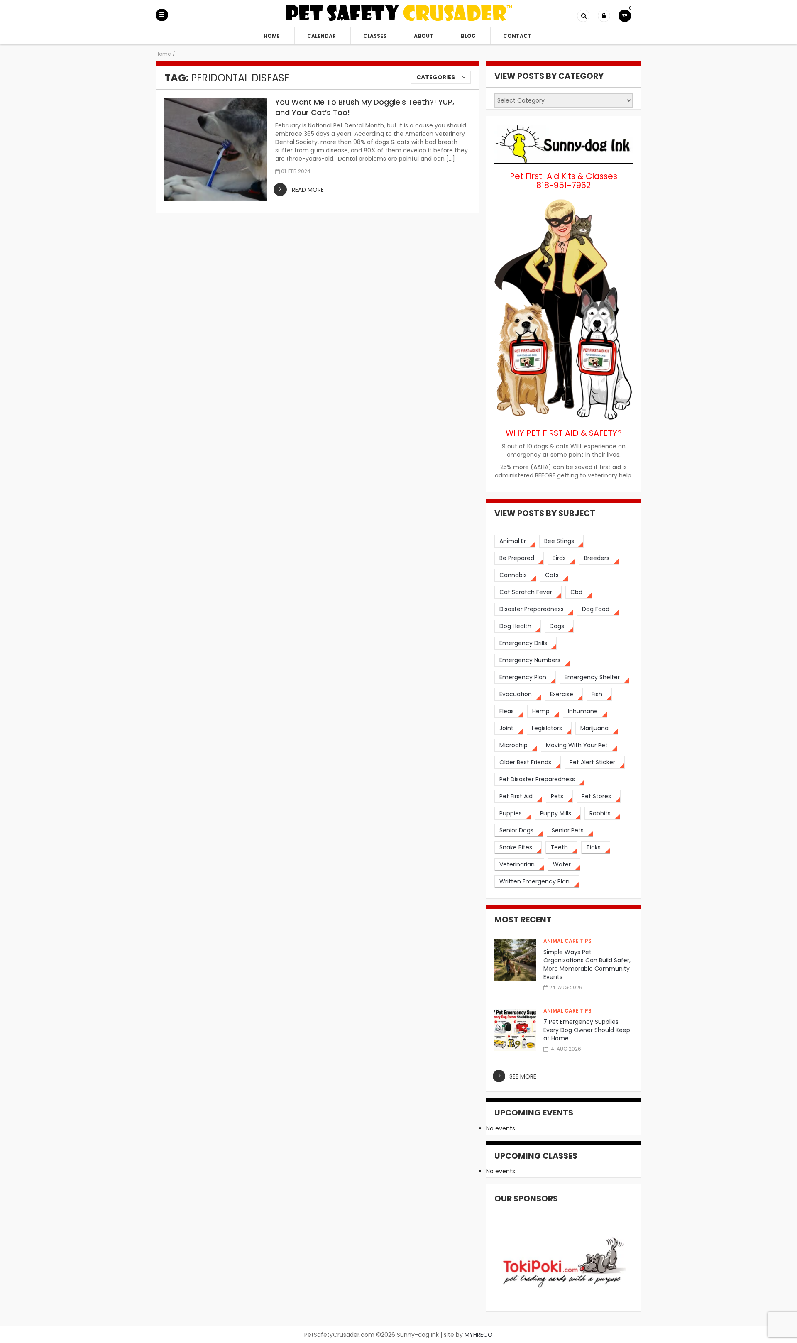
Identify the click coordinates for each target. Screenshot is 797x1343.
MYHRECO (479, 1335)
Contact (517, 35)
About (423, 35)
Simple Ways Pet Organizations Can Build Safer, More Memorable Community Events (587, 964)
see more (522, 1076)
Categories (435, 77)
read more (308, 190)
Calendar (321, 35)
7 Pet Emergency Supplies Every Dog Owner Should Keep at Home (586, 1030)
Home (272, 35)
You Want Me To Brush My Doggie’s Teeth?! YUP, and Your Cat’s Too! (364, 107)
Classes (374, 35)
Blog (468, 35)
